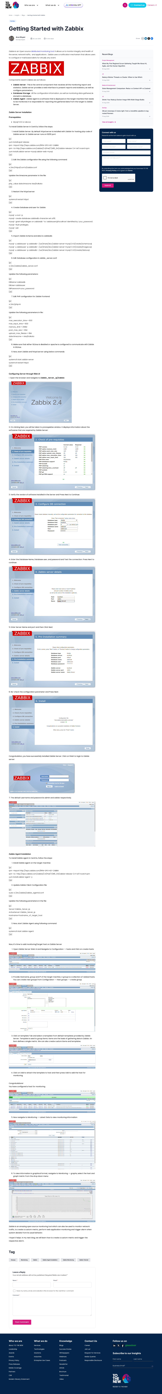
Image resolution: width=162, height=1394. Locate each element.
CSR (10, 1375)
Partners (12, 1372)
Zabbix (35, 1260)
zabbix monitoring (68, 1260)
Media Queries (90, 1357)
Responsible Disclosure (93, 1360)
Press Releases (14, 1364)
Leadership (13, 1349)
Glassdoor (130, 1345)
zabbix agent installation (50, 1260)
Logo (12, 5)
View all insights (108, 122)
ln (114, 1345)
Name (15, 1280)
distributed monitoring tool (42, 51)
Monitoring (24, 1260)
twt (118, 1345)
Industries (37, 1357)
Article (61, 1368)
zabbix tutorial (83, 1260)
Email (55, 1280)
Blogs (23, 15)
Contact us (139, 5)
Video (61, 1379)
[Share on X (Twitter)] (148, 38)
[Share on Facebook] (152, 38)
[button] (125, 5)
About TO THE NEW (16, 1345)
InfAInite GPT (73, 5)
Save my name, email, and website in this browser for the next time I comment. (45, 1291)
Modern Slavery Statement (19, 1379)
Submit (108, 185)
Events (11, 1357)
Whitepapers (64, 1353)
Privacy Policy (111, 170)
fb (122, 1345)
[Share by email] (142, 38)
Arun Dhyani (20, 37)
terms (130, 170)
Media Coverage (15, 1368)
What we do (51, 5)
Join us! (87, 1349)
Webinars (63, 1357)
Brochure (62, 1372)
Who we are (29, 5)
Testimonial (63, 1375)
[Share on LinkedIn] (145, 38)
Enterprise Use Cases (42, 1360)
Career (87, 1345)
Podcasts (62, 1360)
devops (13, 1260)
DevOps (12, 21)
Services (37, 1345)
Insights (17, 15)
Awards (11, 1353)
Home (10, 15)
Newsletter (63, 1364)
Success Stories (65, 1349)
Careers (151, 5)
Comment (16, 1295)
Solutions (37, 1353)
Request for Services (92, 1353)
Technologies (39, 1349)
